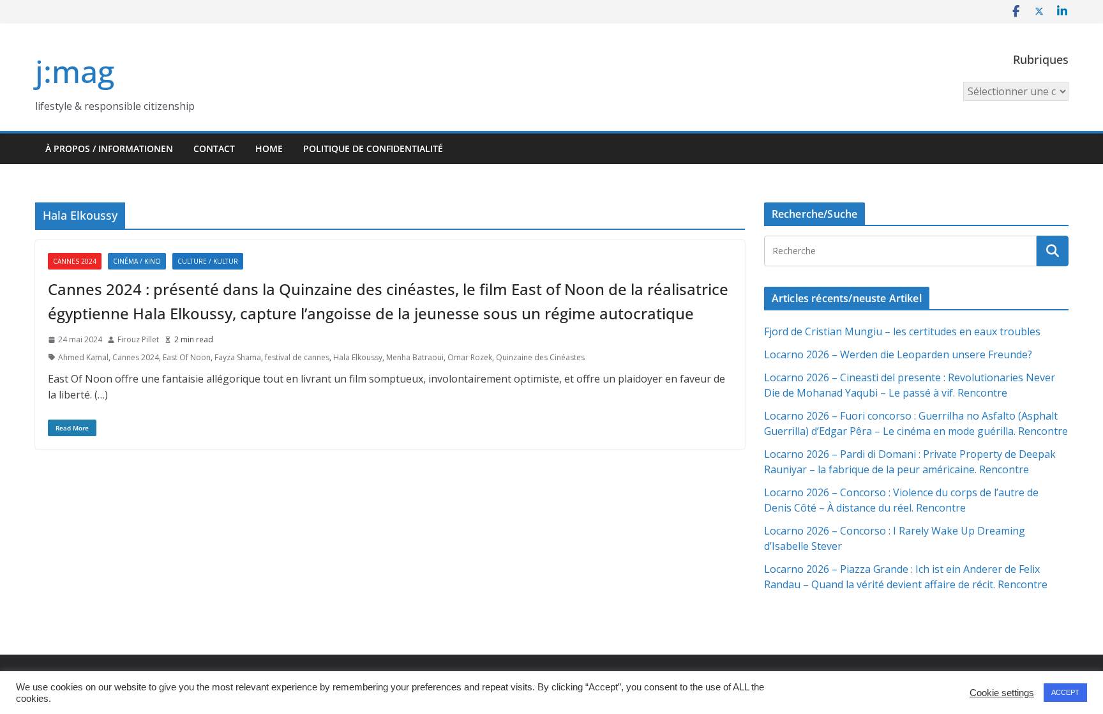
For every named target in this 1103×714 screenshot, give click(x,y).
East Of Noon (187, 357)
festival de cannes (297, 357)
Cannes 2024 (74, 261)
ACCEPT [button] (1065, 692)
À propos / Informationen (109, 148)
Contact (214, 148)
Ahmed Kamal (83, 357)
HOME (269, 148)
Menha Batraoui (415, 357)
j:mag (74, 71)
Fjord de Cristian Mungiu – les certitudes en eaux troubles (902, 331)
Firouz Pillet (138, 339)
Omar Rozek (469, 357)
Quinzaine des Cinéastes (540, 357)
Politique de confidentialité (373, 148)
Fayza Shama (237, 357)
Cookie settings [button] (1002, 693)
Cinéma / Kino (137, 261)
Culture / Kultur (207, 261)
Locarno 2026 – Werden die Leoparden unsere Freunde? (898, 354)
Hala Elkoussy (357, 357)
